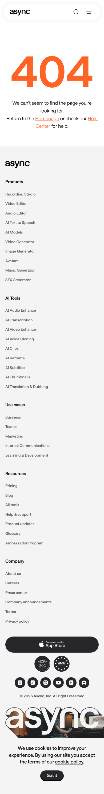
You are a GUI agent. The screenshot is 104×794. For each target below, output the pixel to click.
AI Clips (12, 348)
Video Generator (19, 241)
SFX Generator (18, 279)
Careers (12, 583)
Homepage (47, 118)
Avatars (11, 260)
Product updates (19, 523)
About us (13, 573)
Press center (16, 592)
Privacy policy (17, 621)
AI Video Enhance (20, 329)
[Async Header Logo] (20, 12)
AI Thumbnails (17, 377)
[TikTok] (32, 682)
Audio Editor (16, 213)
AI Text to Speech (20, 222)
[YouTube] (58, 682)
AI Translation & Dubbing (26, 386)
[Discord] (84, 682)
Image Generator (20, 251)
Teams (11, 426)
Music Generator (20, 270)
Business (13, 417)
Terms (10, 611)
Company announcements (28, 602)
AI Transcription (19, 320)
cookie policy (69, 762)
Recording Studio (20, 194)
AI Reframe (15, 358)
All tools (12, 504)
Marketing (14, 436)
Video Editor (16, 203)
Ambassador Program (24, 543)
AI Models (14, 232)
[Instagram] (20, 682)
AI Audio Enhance (20, 310)
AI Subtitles (15, 367)
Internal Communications (27, 445)
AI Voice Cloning (19, 339)
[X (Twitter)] (45, 682)
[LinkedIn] (71, 682)
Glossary (13, 533)
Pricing (11, 485)
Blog (9, 495)
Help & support (18, 514)
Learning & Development (26, 455)
